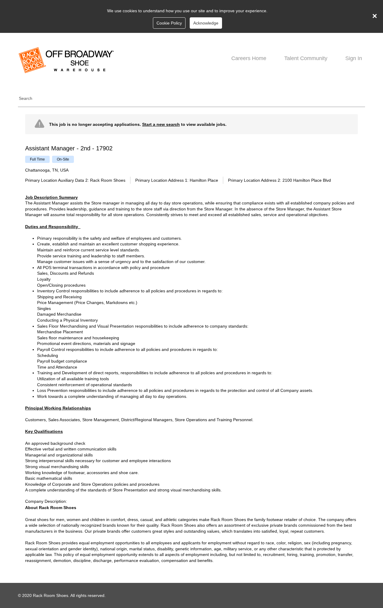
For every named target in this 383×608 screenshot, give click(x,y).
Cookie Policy (169, 23)
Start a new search (161, 124)
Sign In (353, 58)
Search (25, 98)
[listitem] (37, 159)
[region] (191, 341)
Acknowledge (205, 23)
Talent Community (305, 58)
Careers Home (248, 58)
